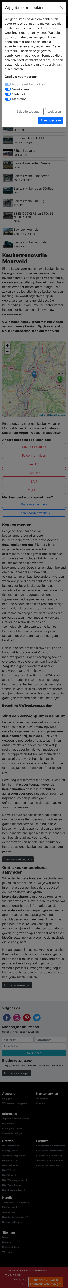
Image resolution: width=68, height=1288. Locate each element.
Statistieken (20, 94)
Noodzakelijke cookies (28, 84)
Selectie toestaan (28, 111)
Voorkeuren (20, 89)
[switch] (8, 89)
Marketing (19, 99)
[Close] (62, 8)
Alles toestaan (51, 120)
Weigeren (54, 111)
